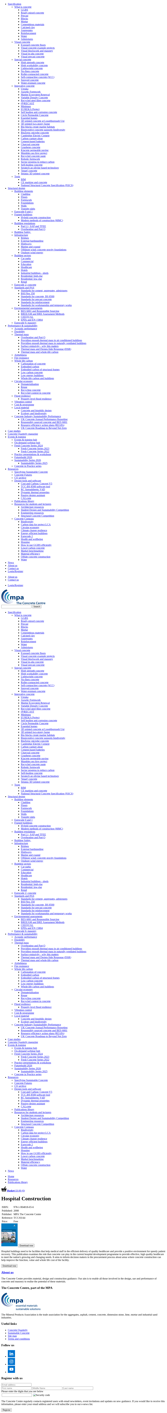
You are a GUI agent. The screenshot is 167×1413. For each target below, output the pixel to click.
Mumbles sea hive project (34, 153)
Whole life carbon (23, 360)
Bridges (25, 238)
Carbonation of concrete (33, 363)
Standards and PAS (24, 287)
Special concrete (22, 59)
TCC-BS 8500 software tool (35, 486)
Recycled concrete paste (33, 156)
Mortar (24, 21)
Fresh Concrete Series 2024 (28, 445)
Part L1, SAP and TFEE (33, 226)
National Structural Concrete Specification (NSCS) (47, 185)
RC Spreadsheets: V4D (33, 489)
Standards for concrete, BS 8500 (37, 296)
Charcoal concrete (30, 144)
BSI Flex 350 (28, 293)
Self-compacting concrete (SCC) (37, 77)
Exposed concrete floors (33, 45)
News (11, 562)
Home (11, 1176)
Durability (19, 331)
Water (24, 36)
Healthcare (26, 267)
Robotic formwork (30, 159)
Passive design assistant (33, 495)
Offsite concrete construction (35, 556)
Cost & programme (24, 404)
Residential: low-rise (31, 278)
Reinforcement (28, 33)
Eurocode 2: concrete (25, 284)
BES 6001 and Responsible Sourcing (40, 311)
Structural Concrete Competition (37, 515)
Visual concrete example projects (38, 47)
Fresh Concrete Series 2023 (35, 448)
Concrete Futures (23, 474)
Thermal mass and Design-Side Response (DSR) (46, 349)
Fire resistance (21, 357)
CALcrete (26, 498)
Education (26, 264)
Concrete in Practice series (27, 466)
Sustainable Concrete (19, 1333)
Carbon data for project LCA (36, 524)
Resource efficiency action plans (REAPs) (42, 425)
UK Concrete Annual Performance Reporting (44, 419)
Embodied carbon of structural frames (40, 369)
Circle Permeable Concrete (34, 115)
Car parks (26, 258)
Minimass (26, 106)
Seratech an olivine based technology (40, 167)
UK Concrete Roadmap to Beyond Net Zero (44, 428)
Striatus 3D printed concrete (35, 173)
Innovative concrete (24, 85)
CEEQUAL (27, 317)
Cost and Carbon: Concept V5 (36, 483)
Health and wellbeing (32, 539)
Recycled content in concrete (36, 393)
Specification (14, 4)
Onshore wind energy (32, 252)
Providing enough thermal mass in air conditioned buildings (51, 340)
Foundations (27, 202)
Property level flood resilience (36, 398)
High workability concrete (34, 65)
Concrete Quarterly (18, 1330)
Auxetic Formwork (31, 91)
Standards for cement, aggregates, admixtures (44, 290)
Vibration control (23, 401)
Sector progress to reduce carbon (37, 162)
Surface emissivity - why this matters (40, 346)
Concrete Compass (24, 518)
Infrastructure (21, 235)
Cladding (25, 194)
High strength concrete (32, 62)
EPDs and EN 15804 (32, 319)
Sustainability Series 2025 (34, 463)
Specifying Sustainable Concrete (31, 472)
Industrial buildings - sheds (34, 273)
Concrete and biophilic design (36, 410)
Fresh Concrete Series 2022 (35, 451)
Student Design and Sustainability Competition (45, 510)
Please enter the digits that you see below (22, 1391)
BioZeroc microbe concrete (35, 132)
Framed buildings (23, 214)
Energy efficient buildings (34, 533)
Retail (24, 281)
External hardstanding (32, 240)
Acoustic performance (25, 328)
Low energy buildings (32, 375)
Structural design (16, 188)
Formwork (26, 200)
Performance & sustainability (23, 325)
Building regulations (24, 223)
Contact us (13, 568)
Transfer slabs (28, 208)
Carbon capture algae (32, 138)
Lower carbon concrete (33, 548)
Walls (24, 205)
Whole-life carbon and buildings (37, 378)
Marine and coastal (30, 246)
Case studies (14, 431)
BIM (23, 179)
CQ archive (20, 477)
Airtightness (20, 355)
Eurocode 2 (27, 536)
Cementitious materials (32, 24)
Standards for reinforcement (35, 302)
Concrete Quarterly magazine (23, 433)
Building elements (23, 191)
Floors (24, 197)
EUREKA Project (30, 109)
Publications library (24, 501)
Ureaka (24, 88)
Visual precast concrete (33, 56)
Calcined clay (28, 27)
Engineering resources (32, 512)
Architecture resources (32, 507)
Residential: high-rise (32, 276)
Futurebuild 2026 (23, 457)
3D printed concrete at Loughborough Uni (42, 121)
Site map (12, 1336)
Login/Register (15, 571)
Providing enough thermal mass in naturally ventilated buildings (53, 343)
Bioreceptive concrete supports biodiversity (43, 129)
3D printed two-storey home (35, 124)
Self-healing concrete (32, 164)
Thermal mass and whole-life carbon (39, 352)
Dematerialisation (30, 384)
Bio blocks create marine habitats (38, 126)
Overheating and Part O (33, 229)
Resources (13, 469)
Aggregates (27, 30)
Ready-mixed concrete (32, 12)
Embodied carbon (30, 366)
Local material (21, 407)
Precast (24, 15)
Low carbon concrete (32, 372)
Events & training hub (25, 439)
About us (12, 565)
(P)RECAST (27, 103)
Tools (17, 176)
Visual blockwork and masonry (37, 50)
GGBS (24, 9)
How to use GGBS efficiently (36, 545)
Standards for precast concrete (36, 299)
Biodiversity (27, 521)
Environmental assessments (28, 308)
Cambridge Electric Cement (35, 135)
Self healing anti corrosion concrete (39, 112)
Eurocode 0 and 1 (23, 211)
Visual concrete (22, 42)
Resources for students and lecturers (32, 504)
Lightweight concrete (32, 68)
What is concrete (22, 7)
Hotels (24, 270)
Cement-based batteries (33, 141)
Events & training (17, 436)
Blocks (24, 18)
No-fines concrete (30, 71)
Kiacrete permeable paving (34, 150)
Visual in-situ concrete (32, 53)
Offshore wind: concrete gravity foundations (43, 249)
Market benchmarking (32, 550)
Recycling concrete (31, 390)
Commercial (27, 261)
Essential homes (29, 118)
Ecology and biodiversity (34, 413)
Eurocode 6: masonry (25, 322)
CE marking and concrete (34, 182)
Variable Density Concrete (34, 97)
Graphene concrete (30, 147)
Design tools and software (27, 480)
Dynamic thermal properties (35, 492)
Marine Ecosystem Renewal (35, 94)
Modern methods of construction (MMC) (42, 220)
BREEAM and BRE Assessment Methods (42, 314)
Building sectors (22, 255)
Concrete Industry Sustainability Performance (37, 416)
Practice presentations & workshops (32, 454)
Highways (26, 243)
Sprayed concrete (30, 80)
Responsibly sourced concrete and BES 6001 (44, 422)
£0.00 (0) (16, 1190)
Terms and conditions (19, 1338)
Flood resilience (22, 395)
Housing (25, 542)
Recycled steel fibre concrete (35, 100)
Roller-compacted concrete (34, 74)
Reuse (24, 387)
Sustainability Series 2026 (27, 460)
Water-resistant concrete (33, 83)
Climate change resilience (34, 530)
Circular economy (23, 381)
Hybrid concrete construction (36, 217)
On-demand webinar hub (27, 442)
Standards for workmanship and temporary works (46, 305)
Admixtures (27, 39)
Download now (26, 1245)
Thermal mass (21, 334)
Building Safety (22, 232)
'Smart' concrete (29, 170)
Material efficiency (30, 553)
